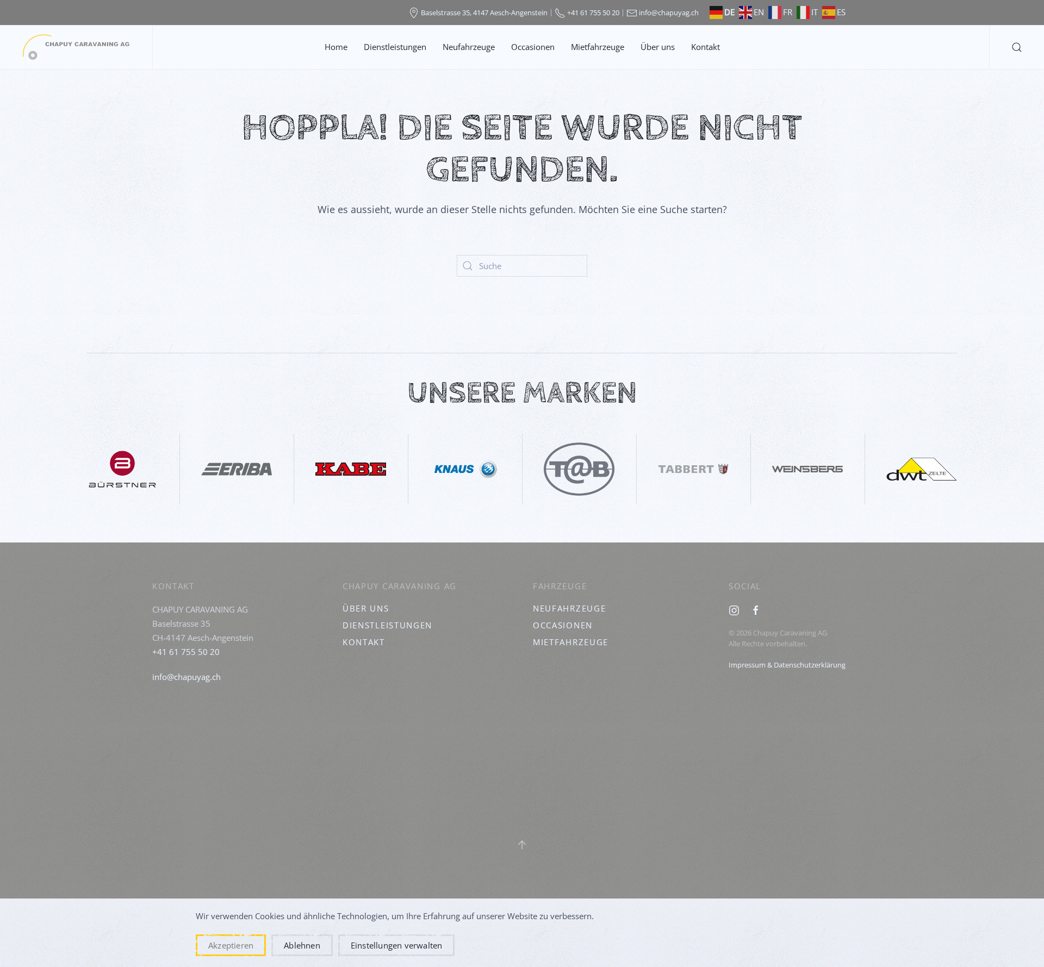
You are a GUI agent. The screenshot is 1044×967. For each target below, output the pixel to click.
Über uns (658, 46)
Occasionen (533, 46)
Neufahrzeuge (469, 46)
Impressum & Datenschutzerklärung (787, 665)
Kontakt (705, 46)
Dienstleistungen (395, 46)
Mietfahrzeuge (597, 46)
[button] (1016, 47)
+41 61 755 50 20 (186, 651)
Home (336, 46)
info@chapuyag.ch (186, 676)
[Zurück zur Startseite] (76, 47)
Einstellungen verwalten (397, 945)
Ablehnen (302, 945)
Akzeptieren (230, 945)
